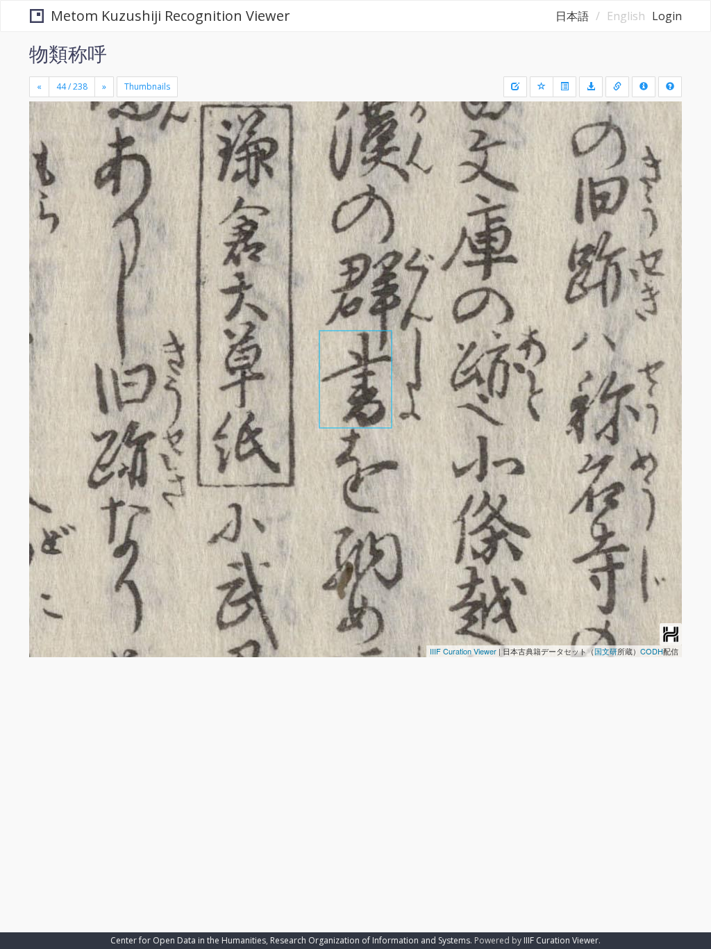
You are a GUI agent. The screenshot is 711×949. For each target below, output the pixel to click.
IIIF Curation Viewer (463, 651)
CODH (651, 651)
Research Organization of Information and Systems (370, 940)
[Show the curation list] (564, 86)
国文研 (605, 651)
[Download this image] (591, 86)
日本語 (572, 16)
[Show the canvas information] (617, 86)
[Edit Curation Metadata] (515, 86)
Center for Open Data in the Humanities (188, 940)
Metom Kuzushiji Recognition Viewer (170, 15)
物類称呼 (68, 53)
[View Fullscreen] (47, 171)
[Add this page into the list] (541, 86)
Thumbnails (147, 86)
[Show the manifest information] (643, 86)
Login (667, 16)
